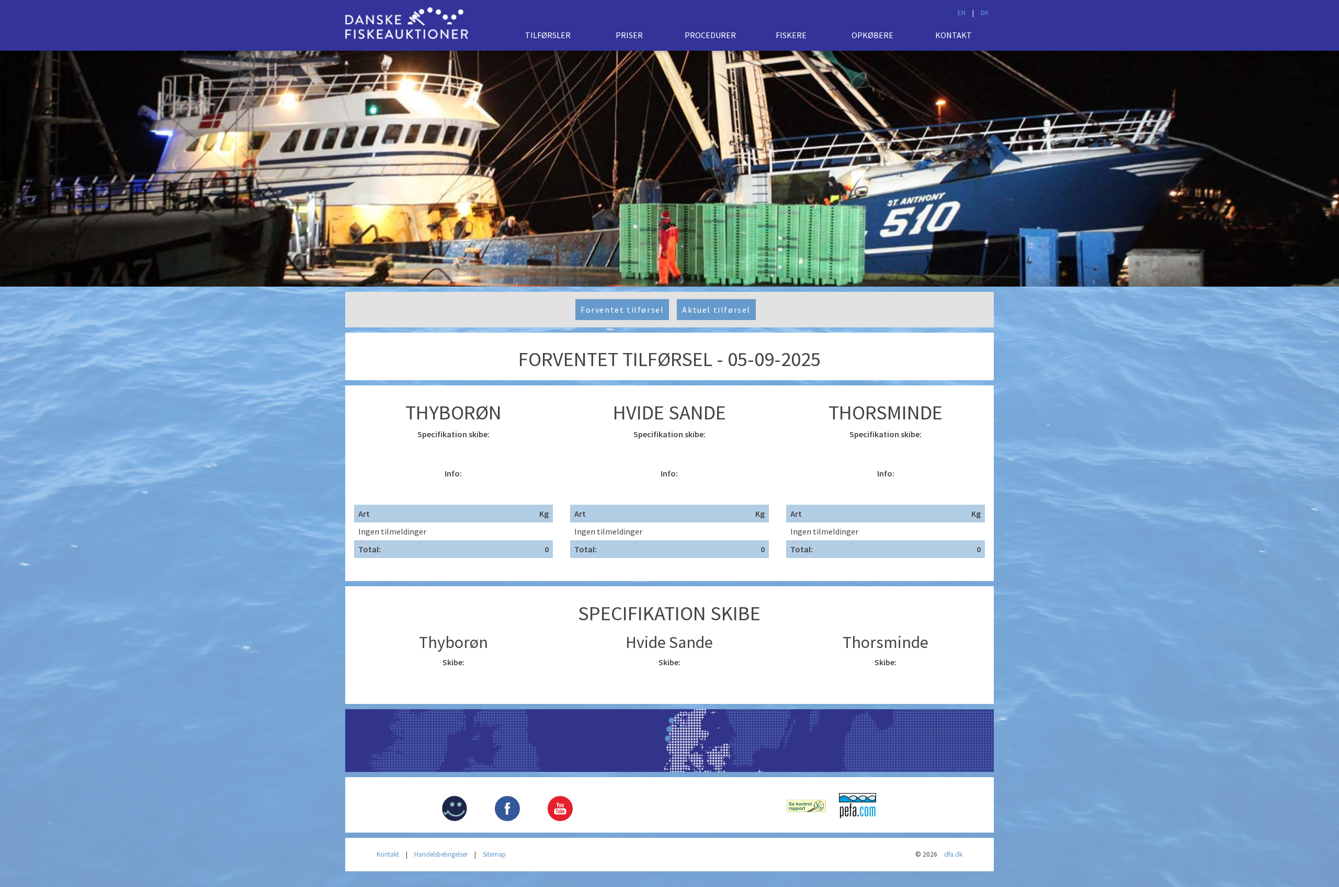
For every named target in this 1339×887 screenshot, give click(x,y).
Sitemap (494, 854)
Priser (629, 35)
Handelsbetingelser (441, 854)
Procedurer (710, 35)
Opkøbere (872, 35)
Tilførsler (548, 35)
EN (962, 12)
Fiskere (791, 35)
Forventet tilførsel (622, 309)
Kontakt (953, 35)
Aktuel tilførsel (716, 309)
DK (985, 12)
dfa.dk (953, 854)
